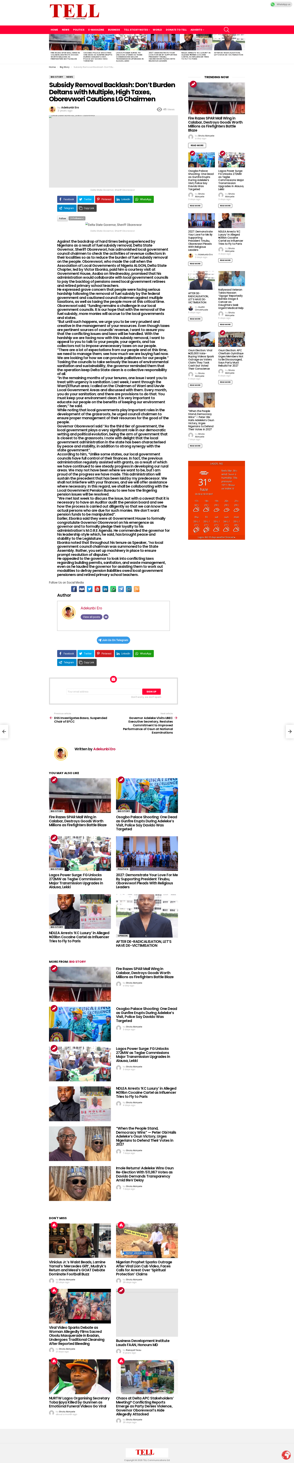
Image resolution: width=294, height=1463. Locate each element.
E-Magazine (96, 29)
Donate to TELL (176, 29)
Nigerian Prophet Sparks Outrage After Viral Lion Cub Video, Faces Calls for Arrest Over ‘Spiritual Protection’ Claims (144, 1268)
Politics (78, 29)
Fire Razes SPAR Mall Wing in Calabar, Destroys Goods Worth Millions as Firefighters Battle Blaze (65, 55)
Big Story (57, 811)
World (157, 29)
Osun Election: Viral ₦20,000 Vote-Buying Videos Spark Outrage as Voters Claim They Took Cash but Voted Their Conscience (201, 359)
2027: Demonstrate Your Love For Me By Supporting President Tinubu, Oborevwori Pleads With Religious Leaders (163, 56)
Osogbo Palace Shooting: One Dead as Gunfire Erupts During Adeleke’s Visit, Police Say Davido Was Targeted (97, 56)
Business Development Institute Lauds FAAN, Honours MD (142, 1342)
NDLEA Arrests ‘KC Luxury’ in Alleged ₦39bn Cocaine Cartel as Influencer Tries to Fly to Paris (195, 55)
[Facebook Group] (82, 589)
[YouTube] (97, 589)
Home (54, 29)
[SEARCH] (226, 29)
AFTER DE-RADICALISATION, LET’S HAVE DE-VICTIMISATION (228, 53)
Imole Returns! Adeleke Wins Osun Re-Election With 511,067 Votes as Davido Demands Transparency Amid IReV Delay (145, 1174)
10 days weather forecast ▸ (216, 537)
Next (243, 49)
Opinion (123, 935)
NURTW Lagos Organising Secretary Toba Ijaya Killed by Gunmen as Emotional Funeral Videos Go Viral (79, 1402)
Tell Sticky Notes (136, 29)
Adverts (196, 29)
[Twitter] (90, 589)
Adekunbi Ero (91, 608)
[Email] (129, 589)
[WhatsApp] (113, 589)
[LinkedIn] (105, 589)
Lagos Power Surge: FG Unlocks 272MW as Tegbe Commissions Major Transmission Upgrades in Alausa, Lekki (130, 56)
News (65, 29)
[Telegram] (121, 589)
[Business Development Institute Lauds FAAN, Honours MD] (147, 1313)
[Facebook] (74, 589)
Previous (50, 49)
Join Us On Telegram (115, 640)
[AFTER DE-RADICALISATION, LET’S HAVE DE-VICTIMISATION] (228, 42)
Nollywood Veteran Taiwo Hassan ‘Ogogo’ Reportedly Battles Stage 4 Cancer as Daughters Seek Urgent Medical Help (230, 299)
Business (114, 29)
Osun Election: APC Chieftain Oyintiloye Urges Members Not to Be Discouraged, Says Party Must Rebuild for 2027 (230, 358)
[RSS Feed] (137, 589)
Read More (197, 145)
